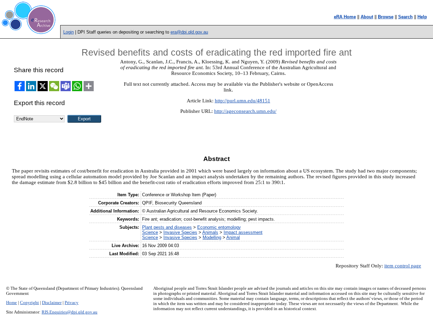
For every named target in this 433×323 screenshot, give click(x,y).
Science (150, 232)
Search (405, 16)
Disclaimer (52, 302)
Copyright (29, 302)
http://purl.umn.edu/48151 (242, 100)
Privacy (71, 302)
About (367, 16)
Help (422, 16)
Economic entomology (219, 227)
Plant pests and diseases (167, 227)
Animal (233, 237)
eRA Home (345, 16)
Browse (385, 16)
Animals (210, 232)
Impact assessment (243, 232)
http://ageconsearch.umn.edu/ (245, 111)
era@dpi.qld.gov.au (189, 32)
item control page (402, 265)
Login (68, 32)
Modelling (212, 237)
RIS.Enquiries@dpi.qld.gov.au (69, 312)
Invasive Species (180, 232)
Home (11, 302)
